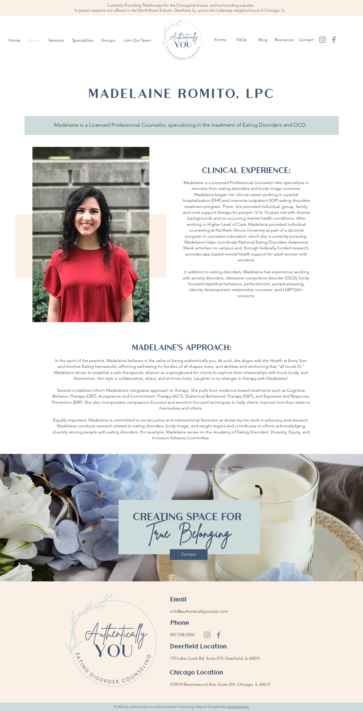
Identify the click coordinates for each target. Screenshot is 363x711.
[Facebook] (334, 39)
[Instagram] (322, 39)
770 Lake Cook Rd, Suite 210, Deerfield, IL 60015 (215, 658)
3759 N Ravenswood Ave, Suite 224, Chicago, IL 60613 (220, 684)
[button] (56, 40)
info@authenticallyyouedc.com (199, 611)
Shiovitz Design (238, 707)
